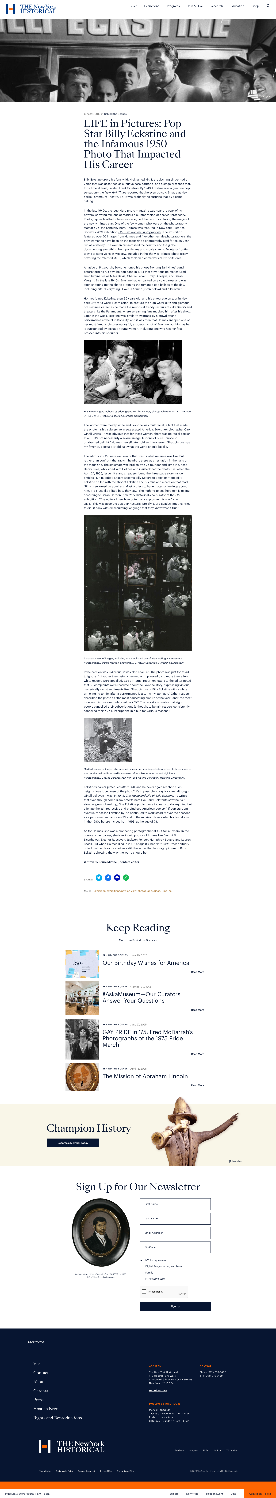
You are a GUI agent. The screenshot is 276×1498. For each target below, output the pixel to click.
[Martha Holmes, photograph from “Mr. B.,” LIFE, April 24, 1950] (133, 403)
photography (145, 890)
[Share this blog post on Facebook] (108, 878)
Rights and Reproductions (57, 1418)
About (39, 1381)
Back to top (36, 1342)
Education (237, 6)
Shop (255, 6)
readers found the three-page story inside (154, 473)
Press (39, 1400)
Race (157, 890)
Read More (197, 972)
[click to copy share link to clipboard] (126, 877)
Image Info (267, 97)
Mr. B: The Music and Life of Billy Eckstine (145, 795)
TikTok (206, 1450)
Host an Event (214, 1493)
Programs (173, 6)
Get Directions (158, 1390)
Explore (174, 1493)
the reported (119, 192)
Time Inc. (166, 890)
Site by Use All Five (125, 1471)
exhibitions (113, 890)
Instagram (193, 1450)
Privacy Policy (44, 1471)
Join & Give (195, 6)
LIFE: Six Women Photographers (139, 232)
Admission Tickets (260, 1493)
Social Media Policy (64, 1471)
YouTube (217, 1450)
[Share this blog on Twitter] (99, 878)
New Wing (192, 1493)
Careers (41, 1391)
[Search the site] (268, 6)
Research (217, 6)
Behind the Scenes (115, 113)
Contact (41, 1373)
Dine (233, 1493)
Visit (134, 6)
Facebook (179, 1450)
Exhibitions (151, 6)
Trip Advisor (232, 1450)
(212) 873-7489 (214, 1375)
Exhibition (100, 890)
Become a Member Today (73, 1142)
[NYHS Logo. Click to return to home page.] (31, 9)
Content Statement (86, 1471)
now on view (128, 890)
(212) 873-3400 (217, 1372)
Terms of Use (106, 1471)
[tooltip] (265, 96)
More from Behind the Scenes (138, 940)
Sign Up (175, 1306)
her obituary (169, 844)
